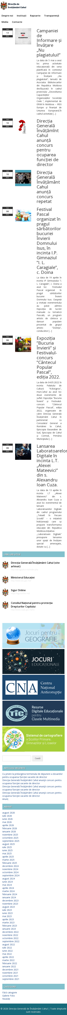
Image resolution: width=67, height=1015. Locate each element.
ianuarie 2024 (9, 897)
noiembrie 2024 (10, 869)
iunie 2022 (7, 950)
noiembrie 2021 (10, 972)
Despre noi (7, 15)
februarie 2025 (9, 862)
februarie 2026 (9, 828)
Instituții (21, 15)
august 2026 (8, 812)
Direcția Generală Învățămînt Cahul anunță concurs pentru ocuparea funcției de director (48, 142)
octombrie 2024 (10, 872)
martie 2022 (8, 960)
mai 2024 (7, 884)
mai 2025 (7, 853)
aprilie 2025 (8, 856)
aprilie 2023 (8, 919)
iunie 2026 (7, 818)
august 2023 (8, 906)
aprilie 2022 (8, 957)
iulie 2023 (7, 909)
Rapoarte (35, 15)
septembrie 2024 (10, 875)
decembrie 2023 (10, 900)
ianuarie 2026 (9, 831)
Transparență (51, 15)
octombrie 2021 (10, 975)
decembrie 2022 (10, 931)
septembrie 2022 (10, 941)
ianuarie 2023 (9, 928)
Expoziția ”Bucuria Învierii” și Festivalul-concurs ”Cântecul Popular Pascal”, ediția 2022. (48, 357)
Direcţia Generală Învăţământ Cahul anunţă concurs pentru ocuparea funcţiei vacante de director (32, 782)
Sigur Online (18, 590)
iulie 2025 (7, 847)
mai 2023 (7, 916)
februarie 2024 (9, 894)
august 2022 (8, 944)
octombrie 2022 (10, 938)
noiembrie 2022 (10, 935)
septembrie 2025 (10, 840)
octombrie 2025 (10, 837)
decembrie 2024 (10, 866)
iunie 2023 (7, 913)
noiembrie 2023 (10, 903)
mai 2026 (7, 822)
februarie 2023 (9, 925)
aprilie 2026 (8, 825)
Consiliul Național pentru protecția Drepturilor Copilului (32, 604)
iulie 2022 (7, 947)
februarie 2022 (9, 963)
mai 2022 (7, 953)
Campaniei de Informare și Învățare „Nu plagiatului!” (49, 43)
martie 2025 (8, 859)
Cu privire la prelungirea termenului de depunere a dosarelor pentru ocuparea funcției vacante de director (32, 775)
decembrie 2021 (10, 969)
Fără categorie (9, 992)
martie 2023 (8, 922)
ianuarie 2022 (9, 966)
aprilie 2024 (8, 887)
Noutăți (6, 998)
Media (5, 21)
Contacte (17, 21)
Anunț (5, 798)
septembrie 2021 (10, 978)
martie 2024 (8, 891)
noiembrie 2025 (10, 834)
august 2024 (8, 878)
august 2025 (8, 844)
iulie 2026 (7, 815)
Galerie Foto (8, 995)
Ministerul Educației (23, 577)
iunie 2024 (7, 881)
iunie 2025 (7, 850)
